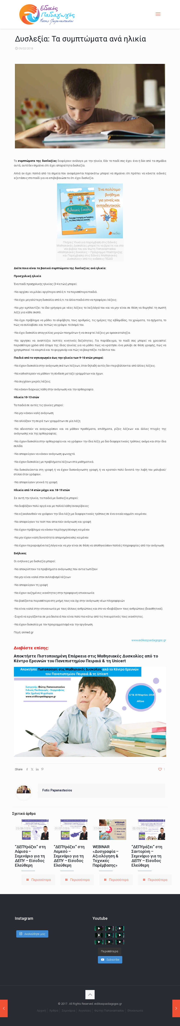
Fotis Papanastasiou (57, 790)
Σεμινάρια (68, 1010)
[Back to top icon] (90, 994)
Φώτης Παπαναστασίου (109, 1010)
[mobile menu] (158, 14)
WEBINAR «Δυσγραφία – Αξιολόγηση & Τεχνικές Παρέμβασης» (106, 856)
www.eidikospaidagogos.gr (148, 640)
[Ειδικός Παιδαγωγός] (47, 14)
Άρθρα (53, 1010)
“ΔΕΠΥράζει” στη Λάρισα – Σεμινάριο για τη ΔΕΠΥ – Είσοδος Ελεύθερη (30, 856)
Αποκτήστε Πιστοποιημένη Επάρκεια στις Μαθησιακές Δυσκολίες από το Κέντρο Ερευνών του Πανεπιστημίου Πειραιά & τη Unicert (86, 658)
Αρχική (41, 1010)
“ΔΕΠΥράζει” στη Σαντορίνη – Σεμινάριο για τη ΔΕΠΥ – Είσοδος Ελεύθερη (146, 856)
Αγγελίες (85, 1010)
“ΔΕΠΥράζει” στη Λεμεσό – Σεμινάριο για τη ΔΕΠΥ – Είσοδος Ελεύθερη (69, 856)
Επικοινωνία (135, 1010)
